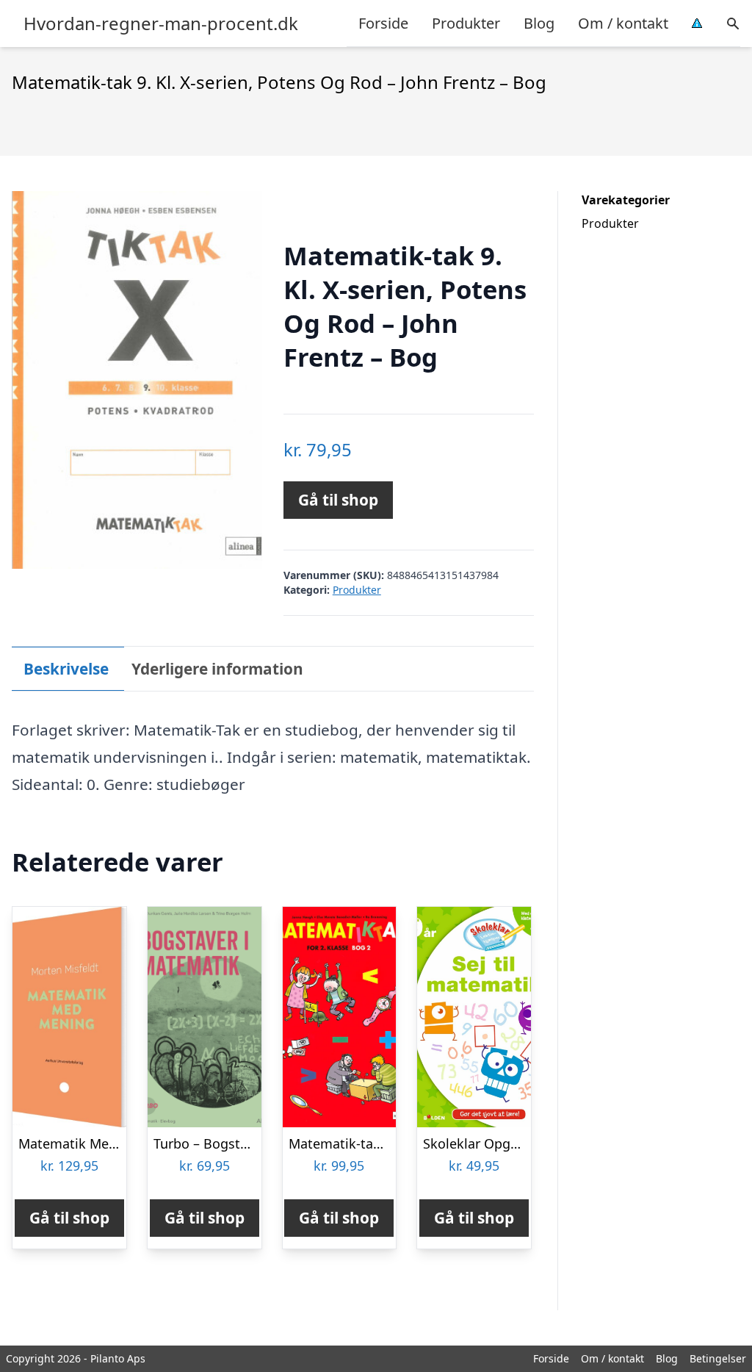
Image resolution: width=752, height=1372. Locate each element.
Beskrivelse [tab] (66, 668)
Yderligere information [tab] (217, 668)
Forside (383, 23)
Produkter (466, 23)
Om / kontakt (623, 23)
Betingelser (718, 1358)
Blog (539, 23)
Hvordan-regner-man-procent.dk (161, 23)
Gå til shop (338, 499)
